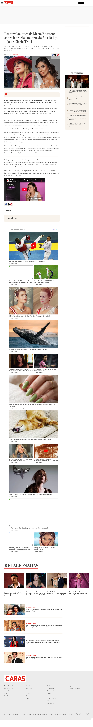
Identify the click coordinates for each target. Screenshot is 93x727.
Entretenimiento (41, 2)
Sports (51, 2)
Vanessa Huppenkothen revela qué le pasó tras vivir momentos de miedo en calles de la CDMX (35, 593)
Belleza (32, 2)
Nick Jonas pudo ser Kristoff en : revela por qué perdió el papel (77, 98)
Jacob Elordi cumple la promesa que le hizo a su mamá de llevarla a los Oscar (44, 658)
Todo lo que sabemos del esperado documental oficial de (44, 610)
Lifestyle (19, 2)
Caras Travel (70, 2)
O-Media (50, 686)
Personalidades (59, 2)
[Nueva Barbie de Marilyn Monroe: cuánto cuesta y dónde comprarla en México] (79, 580)
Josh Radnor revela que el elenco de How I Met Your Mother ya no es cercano (78, 91)
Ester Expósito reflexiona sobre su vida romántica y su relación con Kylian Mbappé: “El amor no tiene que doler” (77, 117)
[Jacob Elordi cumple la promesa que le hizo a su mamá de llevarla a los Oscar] (14, 657)
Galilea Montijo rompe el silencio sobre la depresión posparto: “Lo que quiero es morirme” (77, 125)
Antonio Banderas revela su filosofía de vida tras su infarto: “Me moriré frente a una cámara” (78, 105)
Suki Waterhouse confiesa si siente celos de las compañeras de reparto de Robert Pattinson (57, 593)
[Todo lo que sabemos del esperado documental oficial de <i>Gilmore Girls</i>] (14, 609)
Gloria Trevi (9, 210)
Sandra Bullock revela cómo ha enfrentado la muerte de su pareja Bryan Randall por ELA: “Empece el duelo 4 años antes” (43, 642)
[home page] (8, 2)
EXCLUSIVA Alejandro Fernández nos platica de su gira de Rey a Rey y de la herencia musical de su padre (44, 626)
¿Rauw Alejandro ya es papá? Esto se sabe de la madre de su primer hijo (13, 593)
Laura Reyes (15, 54)
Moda (26, 2)
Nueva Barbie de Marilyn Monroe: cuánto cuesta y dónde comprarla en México (78, 593)
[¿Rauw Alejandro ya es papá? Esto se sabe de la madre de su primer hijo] (14, 580)
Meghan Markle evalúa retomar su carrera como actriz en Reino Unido (78, 111)
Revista (81, 2)
